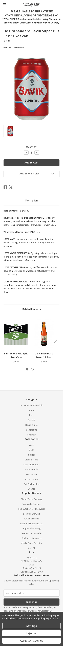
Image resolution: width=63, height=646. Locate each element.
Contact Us (31, 429)
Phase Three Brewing (31, 499)
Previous (4, 340)
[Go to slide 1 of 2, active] (27, 369)
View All (31, 547)
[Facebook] (5, 187)
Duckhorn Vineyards (31, 538)
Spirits (31, 454)
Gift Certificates (31, 484)
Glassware (31, 474)
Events (31, 420)
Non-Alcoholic (31, 469)
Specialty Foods (31, 464)
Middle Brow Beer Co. (31, 543)
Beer (31, 449)
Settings (31, 626)
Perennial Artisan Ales (32, 533)
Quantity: (31, 146)
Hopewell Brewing (32, 528)
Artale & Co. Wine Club (31, 405)
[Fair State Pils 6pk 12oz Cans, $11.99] (16, 333)
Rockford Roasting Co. (31, 523)
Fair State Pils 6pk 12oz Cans (16, 355)
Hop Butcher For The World (31, 508)
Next (55, 340)
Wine (31, 444)
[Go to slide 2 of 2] (32, 369)
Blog (31, 415)
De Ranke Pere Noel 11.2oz (44, 355)
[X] (11, 187)
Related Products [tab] (31, 309)
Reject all (31, 633)
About (32, 410)
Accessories (31, 479)
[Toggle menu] (4, 4)
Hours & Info (31, 424)
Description (31, 200)
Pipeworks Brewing (31, 503)
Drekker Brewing (31, 513)
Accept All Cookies (31, 640)
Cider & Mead (31, 459)
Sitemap (31, 434)
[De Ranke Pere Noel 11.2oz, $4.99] (44, 333)
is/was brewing (31, 518)
